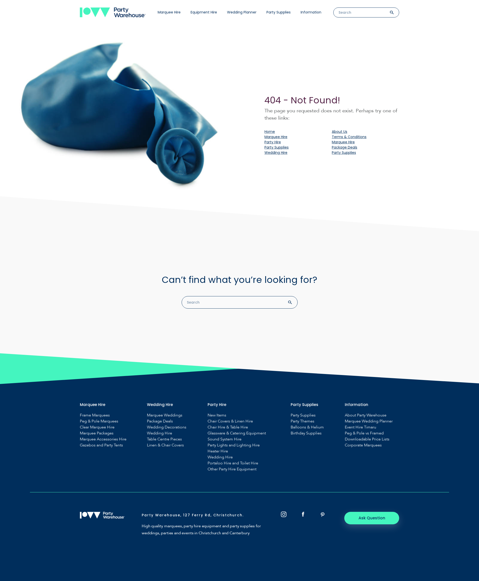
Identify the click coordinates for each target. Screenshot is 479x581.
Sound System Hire (224, 439)
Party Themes (302, 421)
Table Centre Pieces (164, 439)
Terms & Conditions (349, 136)
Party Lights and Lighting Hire (234, 445)
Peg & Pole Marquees (99, 421)
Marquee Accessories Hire (103, 439)
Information (311, 12)
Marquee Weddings (164, 415)
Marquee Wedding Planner (369, 421)
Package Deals (344, 147)
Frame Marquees (95, 415)
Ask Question (372, 518)
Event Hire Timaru (360, 427)
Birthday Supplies (306, 433)
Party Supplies (278, 12)
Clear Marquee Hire (97, 427)
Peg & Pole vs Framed (364, 433)
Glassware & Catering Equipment (237, 433)
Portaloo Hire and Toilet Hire (233, 463)
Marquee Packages (97, 433)
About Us (339, 131)
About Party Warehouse (365, 415)
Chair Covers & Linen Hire (230, 421)
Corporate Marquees (363, 445)
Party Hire (272, 142)
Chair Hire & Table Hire (228, 427)
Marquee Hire (169, 12)
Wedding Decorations (166, 427)
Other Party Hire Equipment (232, 469)
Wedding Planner (241, 12)
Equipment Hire (204, 12)
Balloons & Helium (307, 427)
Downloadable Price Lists (367, 439)
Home (269, 131)
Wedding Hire (275, 152)
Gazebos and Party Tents (101, 445)
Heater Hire (218, 451)
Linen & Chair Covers (165, 445)
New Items (217, 415)
